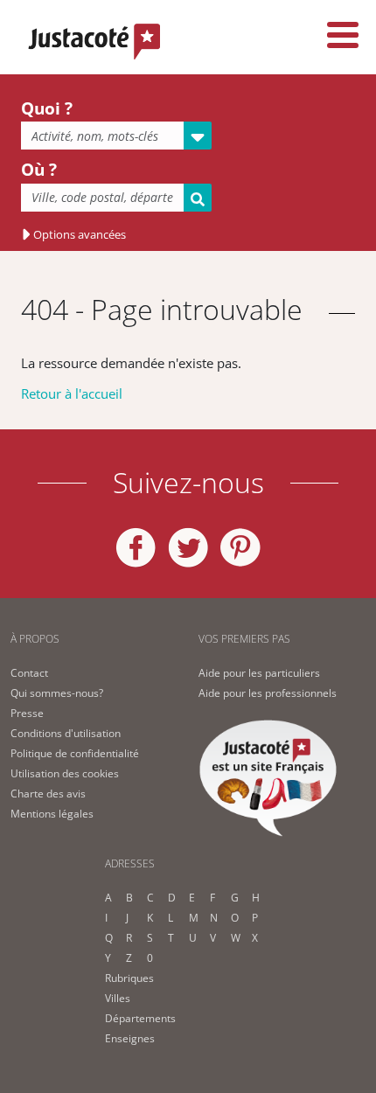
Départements (140, 1018)
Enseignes (130, 1038)
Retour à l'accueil (71, 393)
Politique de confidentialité (74, 753)
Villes (117, 998)
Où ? (39, 169)
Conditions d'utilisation (65, 733)
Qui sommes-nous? (56, 693)
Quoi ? (47, 108)
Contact (29, 672)
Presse (27, 713)
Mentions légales (52, 813)
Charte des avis (48, 793)
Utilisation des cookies (64, 773)
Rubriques (129, 978)
